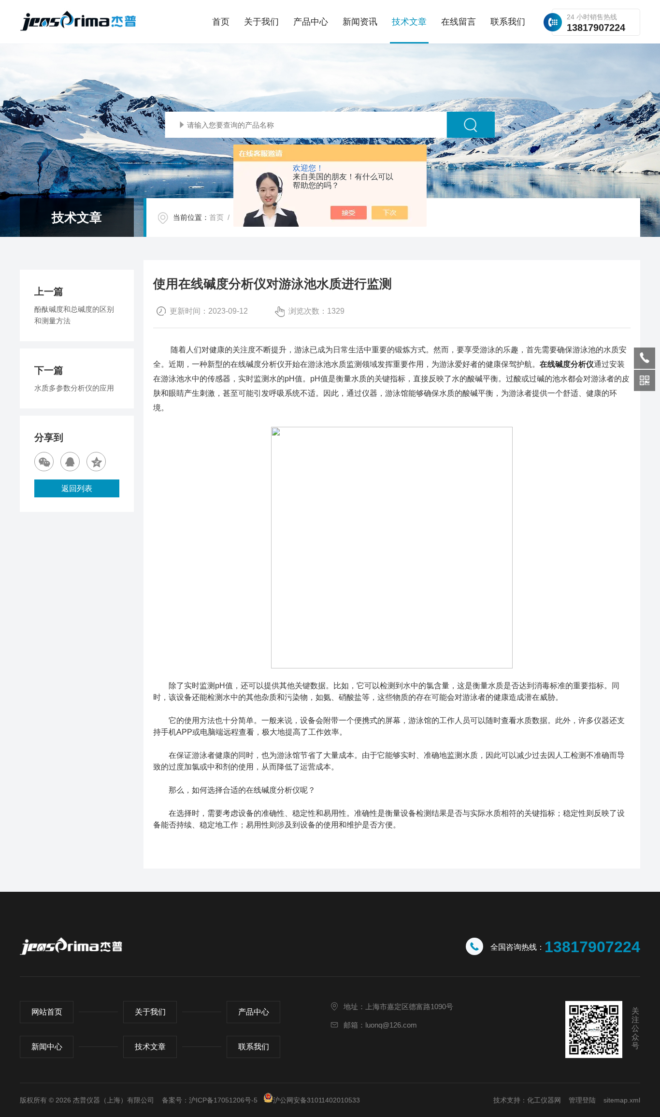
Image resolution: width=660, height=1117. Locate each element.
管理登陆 (582, 1100)
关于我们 (261, 22)
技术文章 (409, 22)
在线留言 (458, 22)
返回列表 (76, 488)
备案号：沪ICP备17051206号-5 (210, 1100)
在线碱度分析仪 (567, 364)
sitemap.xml (621, 1100)
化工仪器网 (544, 1100)
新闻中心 (46, 1047)
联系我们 (507, 22)
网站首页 (46, 1012)
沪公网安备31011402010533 (316, 1100)
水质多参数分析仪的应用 (74, 388)
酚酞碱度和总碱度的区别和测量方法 (74, 315)
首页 (221, 22)
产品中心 (310, 22)
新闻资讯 (360, 22)
